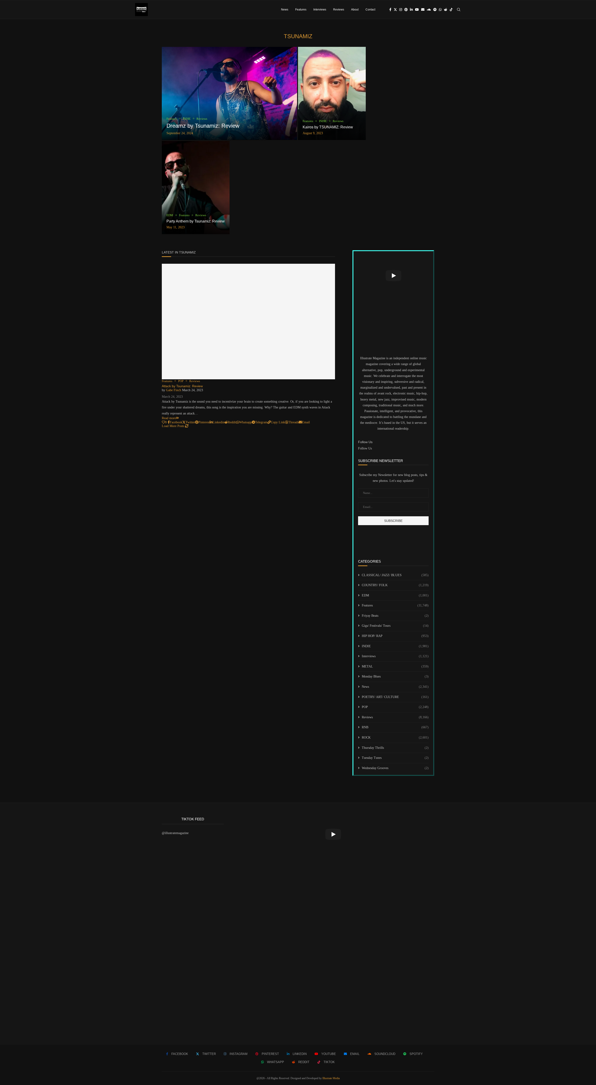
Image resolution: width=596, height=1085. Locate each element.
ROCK (395, 737)
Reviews (338, 9)
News (284, 9)
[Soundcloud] (429, 9)
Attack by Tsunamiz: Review (182, 386)
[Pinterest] (406, 9)
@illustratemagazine (175, 833)
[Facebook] (390, 9)
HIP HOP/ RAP (395, 636)
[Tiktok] (451, 9)
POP (395, 707)
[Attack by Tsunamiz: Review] (248, 321)
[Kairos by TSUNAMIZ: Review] (332, 93)
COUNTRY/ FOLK (395, 585)
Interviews (319, 9)
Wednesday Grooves (395, 768)
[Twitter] (395, 9)
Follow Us (365, 448)
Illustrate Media (331, 1078)
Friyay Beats (395, 615)
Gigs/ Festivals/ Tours (395, 625)
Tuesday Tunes (395, 758)
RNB (395, 727)
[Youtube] (417, 9)
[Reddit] (445, 9)
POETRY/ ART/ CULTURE (395, 697)
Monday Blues (395, 676)
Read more (169, 418)
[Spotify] (435, 9)
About (355, 9)
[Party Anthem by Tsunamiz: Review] (196, 187)
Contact (370, 9)
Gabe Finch (173, 390)
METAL (395, 666)
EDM (395, 595)
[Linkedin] (411, 9)
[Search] (458, 9)
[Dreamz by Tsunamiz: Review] (229, 93)
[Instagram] (400, 9)
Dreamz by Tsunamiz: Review (202, 126)
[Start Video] (393, 275)
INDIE (395, 646)
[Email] (422, 9)
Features (300, 9)
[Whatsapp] (440, 9)
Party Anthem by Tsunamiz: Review (195, 221)
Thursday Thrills (395, 748)
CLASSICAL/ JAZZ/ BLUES (395, 575)
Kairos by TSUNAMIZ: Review (328, 127)
